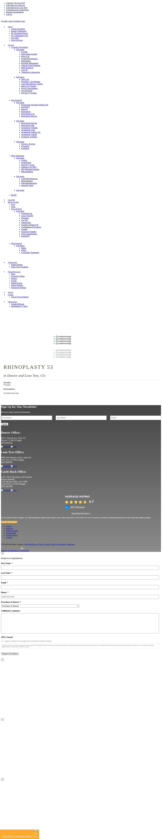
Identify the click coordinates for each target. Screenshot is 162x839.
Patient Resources (14, 272)
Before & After (13, 202)
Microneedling (27, 172)
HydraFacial (26, 162)
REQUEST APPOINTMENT (18, 836)
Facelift (24, 52)
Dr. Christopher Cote (19, 36)
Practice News (12, 535)
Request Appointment (14, 12)
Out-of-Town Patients (19, 297)
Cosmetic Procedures (19, 47)
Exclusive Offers (18, 276)
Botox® (24, 109)
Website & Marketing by (11, 551)
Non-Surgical (16, 100)
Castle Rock (23, 10)
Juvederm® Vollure (29, 134)
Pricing (14, 278)
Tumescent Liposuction (30, 72)
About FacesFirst (18, 29)
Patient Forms (16, 283)
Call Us (9, 14)
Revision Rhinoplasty (29, 63)
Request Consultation (10, 654)
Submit (4, 424)
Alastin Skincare (17, 304)
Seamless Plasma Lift (29, 225)
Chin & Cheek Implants (30, 65)
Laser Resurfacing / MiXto (32, 84)
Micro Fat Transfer (28, 86)
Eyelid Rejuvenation (29, 59)
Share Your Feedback (19, 267)
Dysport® (25, 146)
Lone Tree (22, 8)
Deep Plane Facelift (29, 54)
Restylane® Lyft (27, 114)
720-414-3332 (19, 3)
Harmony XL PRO (29, 167)
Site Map (28, 544)
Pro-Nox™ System (29, 93)
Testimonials (12, 262)
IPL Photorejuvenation (30, 169)
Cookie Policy (50, 544)
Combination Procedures (31, 227)
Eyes (13, 204)
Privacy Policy (38, 544)
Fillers (23, 250)
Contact (10, 295)
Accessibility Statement (65, 544)
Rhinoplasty (26, 61)
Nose (13, 207)
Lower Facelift (27, 216)
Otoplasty (25, 218)
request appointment (9, 522)
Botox (23, 248)
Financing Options (18, 288)
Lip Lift (24, 70)
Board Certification (18, 31)
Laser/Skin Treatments (30, 252)
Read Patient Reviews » (81, 513)
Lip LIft (24, 220)
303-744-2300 (6, 486)
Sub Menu (20, 246)
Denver (21, 5)
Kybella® (25, 148)
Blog (13, 274)
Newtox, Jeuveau (28, 144)
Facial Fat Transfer (28, 232)
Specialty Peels (27, 185)
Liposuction (26, 222)
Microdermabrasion (29, 183)
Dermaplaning (27, 181)
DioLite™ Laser (27, 165)
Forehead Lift (26, 213)
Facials (24, 160)
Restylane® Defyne (29, 123)
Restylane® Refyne (29, 116)
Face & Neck (16, 209)
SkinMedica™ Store (19, 306)
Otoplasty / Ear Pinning (30, 82)
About (10, 27)
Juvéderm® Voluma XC (31, 132)
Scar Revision (26, 91)
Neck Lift (25, 79)
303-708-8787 (6, 462)
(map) (19, 440)
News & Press (17, 40)
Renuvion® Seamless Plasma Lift (34, 105)
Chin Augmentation (29, 234)
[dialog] (81, 604)
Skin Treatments (17, 156)
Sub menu (20, 50)
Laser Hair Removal (29, 179)
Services (11, 45)
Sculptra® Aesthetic (29, 137)
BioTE (14, 195)
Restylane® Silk (27, 125)
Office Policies (17, 285)
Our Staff (15, 38)
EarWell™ (25, 107)
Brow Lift (25, 56)
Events (14, 281)
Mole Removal (27, 68)
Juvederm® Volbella (29, 128)
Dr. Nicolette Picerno (19, 33)
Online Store (12, 302)
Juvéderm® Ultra (28, 130)
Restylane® (26, 112)
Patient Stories (17, 265)
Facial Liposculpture (29, 88)
